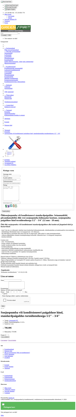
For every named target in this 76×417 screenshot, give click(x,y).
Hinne (2, 292)
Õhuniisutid (7, 97)
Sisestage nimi (7, 174)
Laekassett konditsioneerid (12, 70)
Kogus (3, 335)
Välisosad (7, 87)
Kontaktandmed (9, 349)
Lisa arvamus (12, 340)
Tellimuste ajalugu (9, 389)
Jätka (2, 306)
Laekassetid (7, 55)
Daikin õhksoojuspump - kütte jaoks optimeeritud (18, 61)
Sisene (10, 18)
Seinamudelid (8, 53)
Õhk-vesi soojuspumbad (11, 50)
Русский (13, 7)
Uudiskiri (7, 393)
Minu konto (7, 388)
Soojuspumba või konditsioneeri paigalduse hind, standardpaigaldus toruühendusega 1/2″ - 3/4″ (32, 133)
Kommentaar (4, 288)
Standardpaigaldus (9, 113)
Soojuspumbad (10, 48)
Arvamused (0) (8, 163)
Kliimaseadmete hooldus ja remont (14, 115)
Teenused (9, 110)
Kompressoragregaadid (11, 80)
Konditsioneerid (10, 66)
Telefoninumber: (8, 181)
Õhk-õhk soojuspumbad (13, 51)
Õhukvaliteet (10, 95)
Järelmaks (7, 118)
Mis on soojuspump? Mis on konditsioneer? (17, 352)
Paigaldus (7, 112)
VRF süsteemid (9, 92)
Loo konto (11, 16)
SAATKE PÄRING (10, 165)
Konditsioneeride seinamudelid (13, 68)
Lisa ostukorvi (5, 337)
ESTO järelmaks (9, 354)
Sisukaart (7, 368)
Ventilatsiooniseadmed (11, 102)
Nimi (2, 280)
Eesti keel (15, 5)
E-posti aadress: (7, 178)
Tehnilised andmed (9, 161)
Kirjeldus (7, 160)
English (13, 9)
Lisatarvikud (9, 105)
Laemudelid (7, 56)
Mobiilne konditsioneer (11, 78)
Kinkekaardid (8, 377)
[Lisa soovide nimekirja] (1, 308)
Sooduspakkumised (10, 380)
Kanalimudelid (8, 60)
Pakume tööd (8, 125)
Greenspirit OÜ (13, 320)
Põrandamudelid (9, 58)
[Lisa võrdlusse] (3, 308)
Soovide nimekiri (9, 391)
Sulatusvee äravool (9, 107)
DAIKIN (7, 357)
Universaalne (8, 71)
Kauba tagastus (8, 366)
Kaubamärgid (8, 375)
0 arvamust (4, 340)
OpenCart (11, 398)
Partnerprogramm (9, 379)
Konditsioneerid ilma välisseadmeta (14, 82)
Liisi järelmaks (8, 356)
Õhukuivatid (8, 98)
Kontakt (6, 122)
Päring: (5, 185)
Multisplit (9, 85)
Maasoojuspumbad (9, 63)
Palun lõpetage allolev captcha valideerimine (15, 296)
